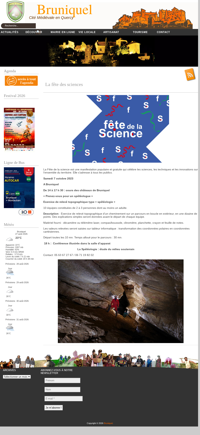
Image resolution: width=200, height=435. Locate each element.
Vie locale (87, 32)
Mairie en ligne (63, 32)
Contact (163, 32)
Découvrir (34, 32)
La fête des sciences (64, 84)
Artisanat (111, 32)
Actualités (10, 32)
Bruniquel (108, 423)
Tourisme (140, 32)
